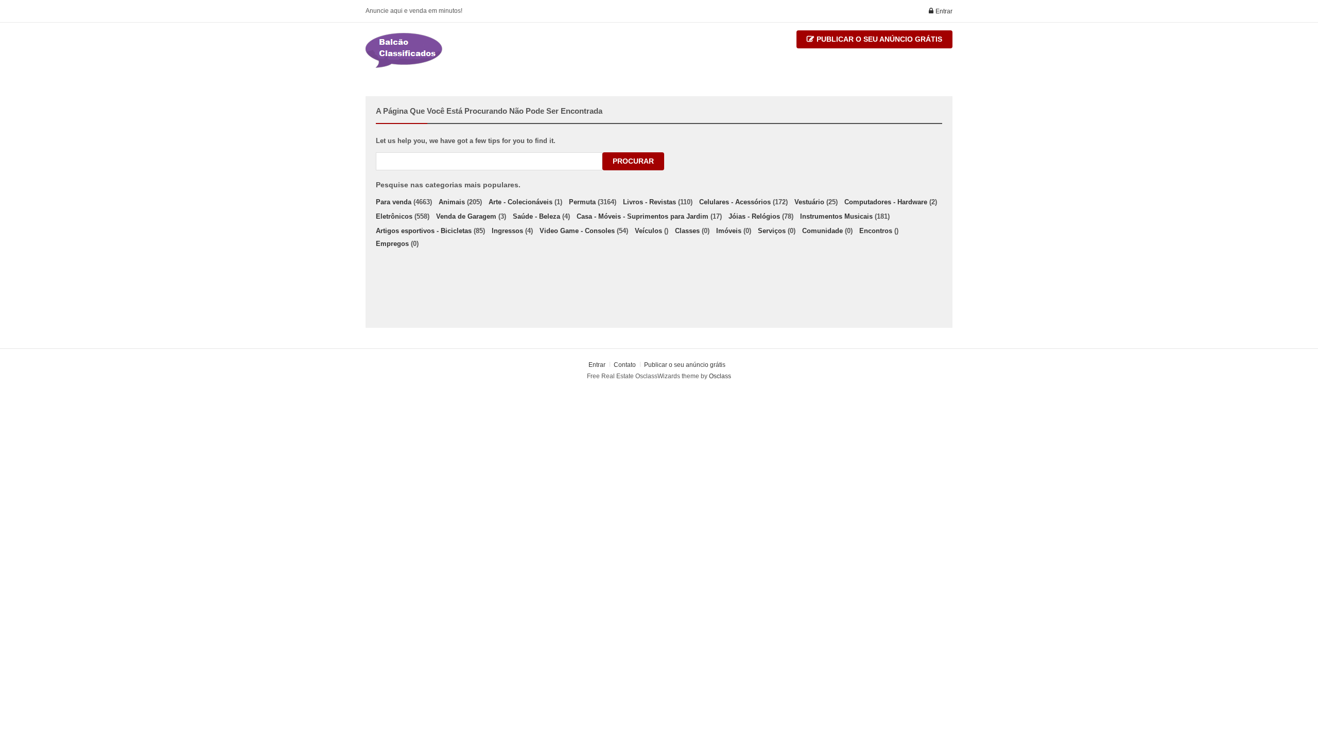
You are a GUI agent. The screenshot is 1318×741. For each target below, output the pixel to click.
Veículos (648, 231)
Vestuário (809, 202)
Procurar (633, 161)
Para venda (393, 202)
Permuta (582, 202)
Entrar (943, 11)
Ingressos (507, 231)
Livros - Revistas (649, 202)
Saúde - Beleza (536, 216)
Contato (625, 364)
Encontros (875, 231)
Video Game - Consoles (577, 231)
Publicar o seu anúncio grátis (878, 39)
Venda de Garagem (466, 216)
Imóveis (728, 231)
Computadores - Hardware (885, 202)
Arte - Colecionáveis (520, 202)
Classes (687, 231)
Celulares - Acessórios (735, 202)
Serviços (772, 231)
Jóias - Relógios (754, 216)
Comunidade (822, 231)
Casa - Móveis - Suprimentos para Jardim (642, 216)
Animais (452, 202)
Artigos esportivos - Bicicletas (424, 231)
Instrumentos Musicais (836, 216)
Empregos (392, 244)
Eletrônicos (394, 216)
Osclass (720, 376)
